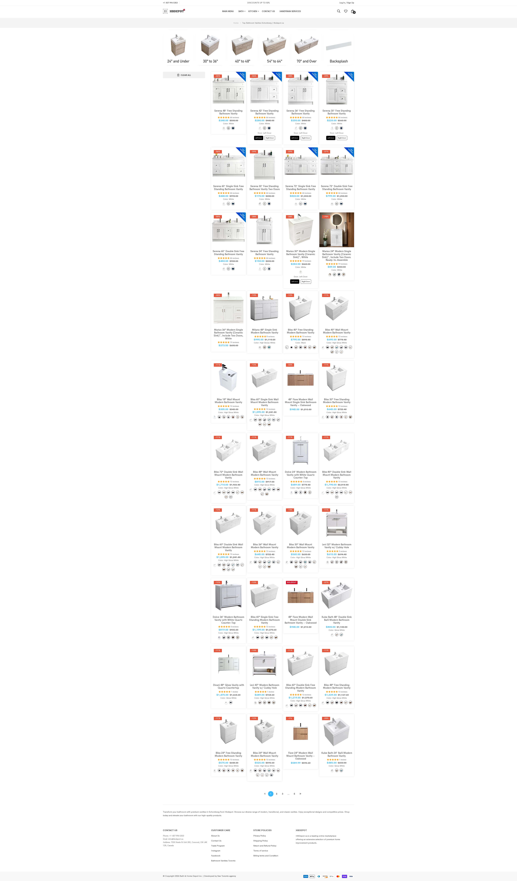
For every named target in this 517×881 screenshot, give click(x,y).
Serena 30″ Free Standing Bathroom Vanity (337, 112)
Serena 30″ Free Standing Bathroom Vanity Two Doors (264, 188)
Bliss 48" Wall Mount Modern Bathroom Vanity (264, 473)
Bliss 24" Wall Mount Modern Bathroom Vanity (264, 754)
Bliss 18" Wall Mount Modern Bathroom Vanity (228, 401)
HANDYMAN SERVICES (290, 11)
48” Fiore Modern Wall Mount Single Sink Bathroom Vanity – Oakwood (300, 402)
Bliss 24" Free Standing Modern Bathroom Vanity (228, 754)
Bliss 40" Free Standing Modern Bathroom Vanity (300, 331)
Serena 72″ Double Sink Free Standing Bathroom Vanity (336, 188)
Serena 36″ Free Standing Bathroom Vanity (301, 112)
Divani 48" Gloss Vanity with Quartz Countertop (228, 686)
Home (236, 23)
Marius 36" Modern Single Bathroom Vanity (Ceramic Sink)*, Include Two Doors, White (228, 334)
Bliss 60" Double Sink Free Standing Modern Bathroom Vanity (300, 688)
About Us (215, 835)
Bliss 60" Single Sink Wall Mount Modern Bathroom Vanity (265, 402)
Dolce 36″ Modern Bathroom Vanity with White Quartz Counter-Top (228, 619)
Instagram (215, 850)
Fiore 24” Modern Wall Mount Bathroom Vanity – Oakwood (300, 755)
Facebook (215, 855)
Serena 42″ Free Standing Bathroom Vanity (264, 112)
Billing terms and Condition (265, 855)
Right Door (269, 137)
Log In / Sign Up (347, 2)
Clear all (186, 75)
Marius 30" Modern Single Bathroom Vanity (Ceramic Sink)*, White (300, 254)
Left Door (258, 137)
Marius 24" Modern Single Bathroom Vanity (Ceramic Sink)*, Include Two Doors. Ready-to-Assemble (336, 255)
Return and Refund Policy (264, 845)
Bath (241, 11)
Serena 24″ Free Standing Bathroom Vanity (264, 253)
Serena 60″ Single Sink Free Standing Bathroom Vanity (228, 188)
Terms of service (260, 850)
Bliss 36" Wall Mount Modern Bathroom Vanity (264, 546)
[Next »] (300, 794)
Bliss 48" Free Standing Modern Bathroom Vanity (336, 686)
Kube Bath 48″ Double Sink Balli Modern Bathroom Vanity (337, 619)
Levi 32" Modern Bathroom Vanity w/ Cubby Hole (336, 546)
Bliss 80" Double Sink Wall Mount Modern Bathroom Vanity (336, 474)
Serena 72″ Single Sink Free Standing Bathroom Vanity (300, 188)
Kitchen (252, 11)
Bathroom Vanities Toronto (223, 860)
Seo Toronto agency (226, 876)
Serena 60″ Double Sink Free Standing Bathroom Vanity (228, 253)
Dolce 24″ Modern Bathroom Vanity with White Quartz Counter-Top (300, 474)
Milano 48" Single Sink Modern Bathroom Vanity (264, 331)
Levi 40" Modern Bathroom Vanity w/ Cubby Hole (264, 686)
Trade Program (218, 845)
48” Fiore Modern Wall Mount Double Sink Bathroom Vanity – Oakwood (301, 619)
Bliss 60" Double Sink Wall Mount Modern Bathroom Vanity (228, 547)
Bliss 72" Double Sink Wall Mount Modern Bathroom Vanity (228, 474)
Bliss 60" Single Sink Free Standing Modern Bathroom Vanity (264, 619)
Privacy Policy (259, 835)
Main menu (228, 11)
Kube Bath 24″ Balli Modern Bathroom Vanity (336, 754)
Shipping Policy (260, 840)
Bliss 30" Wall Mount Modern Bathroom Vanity (300, 546)
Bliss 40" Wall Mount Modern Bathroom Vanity (336, 331)
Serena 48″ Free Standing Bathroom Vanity (228, 112)
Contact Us (268, 11)
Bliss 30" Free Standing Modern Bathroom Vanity (336, 401)
